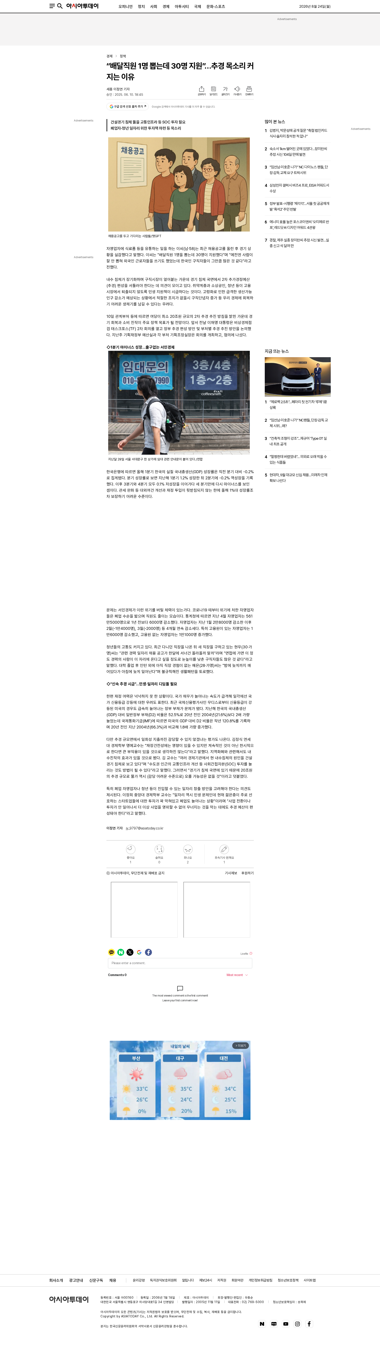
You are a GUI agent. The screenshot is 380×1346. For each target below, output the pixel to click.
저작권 (221, 1280)
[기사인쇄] (249, 89)
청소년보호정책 (288, 1280)
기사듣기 (237, 94)
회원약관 (237, 1280)
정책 (123, 56)
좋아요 (131, 849)
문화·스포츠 (215, 6)
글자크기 (225, 94)
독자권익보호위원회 (163, 1280)
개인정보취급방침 (260, 1280)
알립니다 (188, 1280)
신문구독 (96, 1280)
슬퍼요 (159, 849)
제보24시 (205, 1280)
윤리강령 (139, 1280)
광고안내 (76, 1280)
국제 (197, 6)
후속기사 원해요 (224, 849)
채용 (112, 1280)
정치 (141, 6)
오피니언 (126, 6)
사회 (153, 6)
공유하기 (202, 94)
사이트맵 (310, 1280)
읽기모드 (213, 94)
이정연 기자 (121, 89)
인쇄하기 (249, 94)
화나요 (188, 849)
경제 (166, 6)
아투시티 (182, 6)
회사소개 (56, 1280)
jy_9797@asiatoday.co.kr (144, 828)
